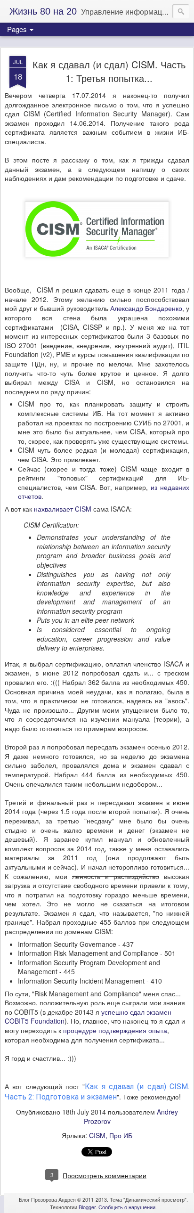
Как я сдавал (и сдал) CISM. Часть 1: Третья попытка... (109, 71)
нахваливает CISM (62, 508)
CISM (97, 1135)
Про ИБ (120, 1135)
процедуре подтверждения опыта (115, 1030)
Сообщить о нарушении (126, 1207)
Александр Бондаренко (146, 308)
